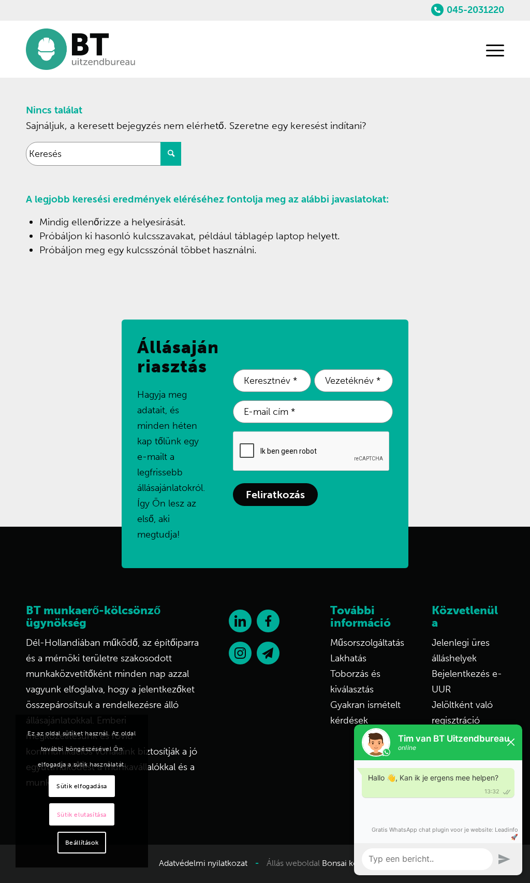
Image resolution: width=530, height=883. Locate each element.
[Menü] (490, 49)
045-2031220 (475, 10)
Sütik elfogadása (81, 786)
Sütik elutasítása (82, 814)
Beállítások (82, 842)
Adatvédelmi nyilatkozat (203, 863)
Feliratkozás (275, 494)
